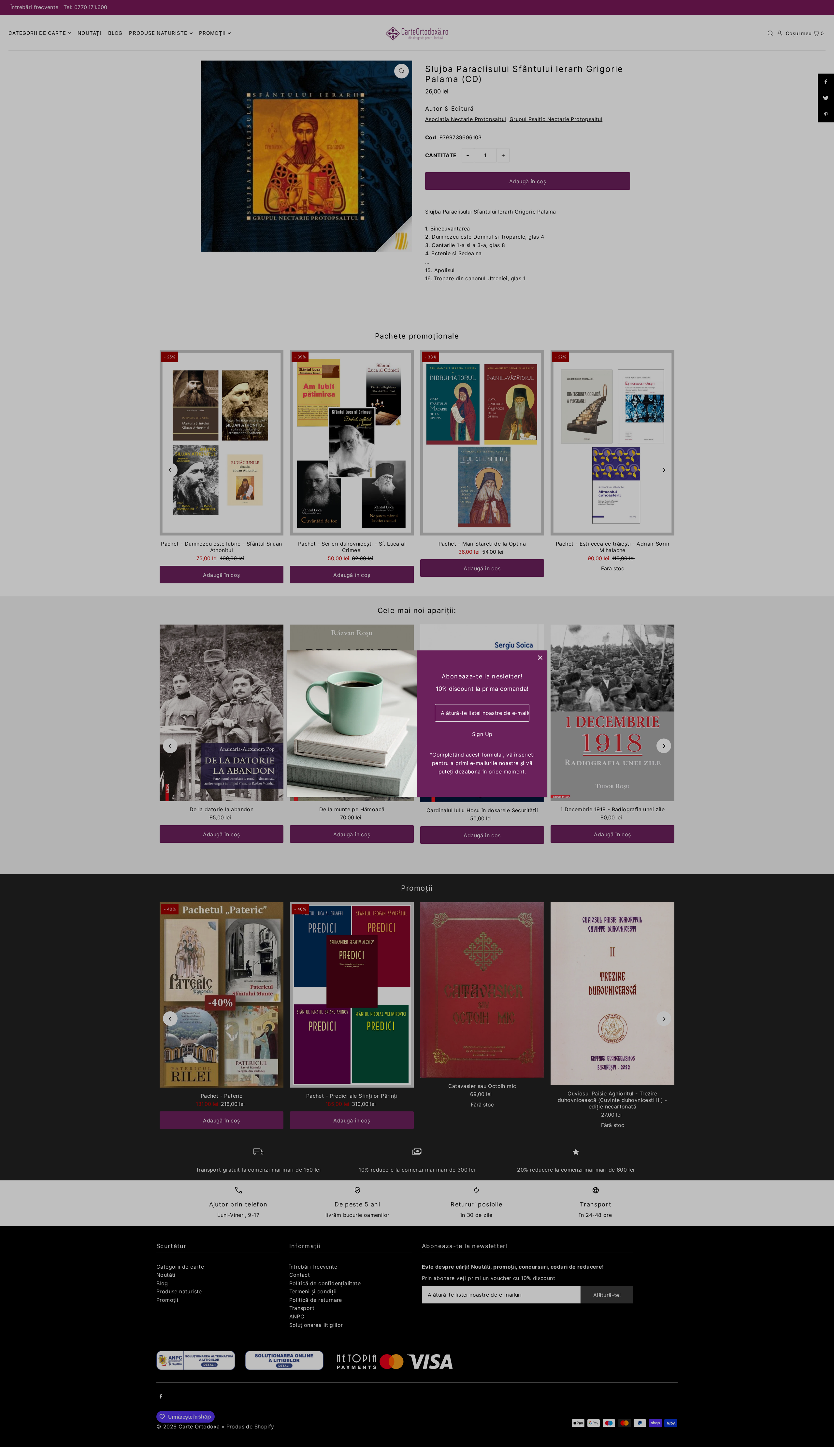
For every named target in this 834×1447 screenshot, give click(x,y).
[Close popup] (540, 657)
